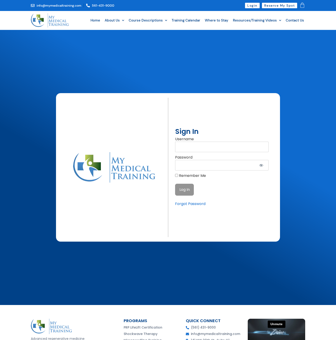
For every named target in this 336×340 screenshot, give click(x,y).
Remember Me (192, 176)
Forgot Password (190, 203)
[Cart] (302, 5)
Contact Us (295, 20)
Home (95, 20)
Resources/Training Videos (255, 20)
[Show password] (261, 165)
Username (184, 139)
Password (183, 157)
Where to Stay (216, 20)
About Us (112, 20)
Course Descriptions (146, 20)
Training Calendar (186, 20)
